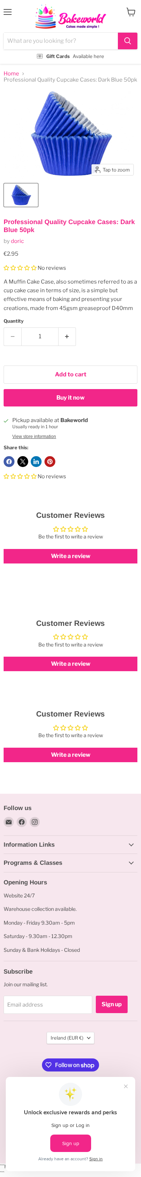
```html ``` (69, 32)
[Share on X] (22, 461)
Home (11, 74)
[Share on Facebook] (9, 461)
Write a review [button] (70, 556)
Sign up (112, 1004)
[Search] (127, 41)
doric (17, 241)
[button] (21, 268)
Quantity (14, 321)
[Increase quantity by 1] (67, 336)
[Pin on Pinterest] (49, 461)
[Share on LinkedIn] (36, 461)
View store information (34, 436)
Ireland (67, 1038)
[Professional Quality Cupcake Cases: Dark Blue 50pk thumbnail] (21, 195)
